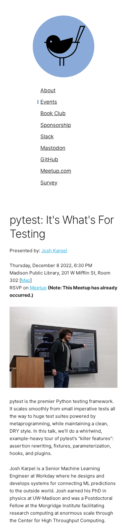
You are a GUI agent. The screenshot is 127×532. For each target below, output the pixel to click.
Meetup (38, 288)
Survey (48, 182)
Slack (47, 136)
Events (48, 102)
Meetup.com (55, 171)
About (47, 90)
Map (25, 280)
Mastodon (52, 148)
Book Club (53, 113)
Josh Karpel (54, 250)
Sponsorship (55, 125)
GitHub (49, 159)
